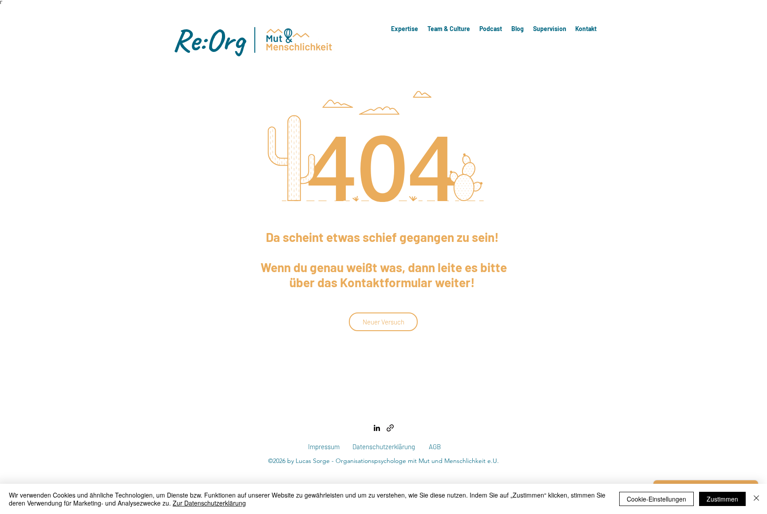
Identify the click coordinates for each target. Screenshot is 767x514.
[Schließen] (756, 499)
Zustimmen (722, 498)
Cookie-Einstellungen (656, 498)
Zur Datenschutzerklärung (209, 502)
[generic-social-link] (390, 427)
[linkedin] (376, 427)
